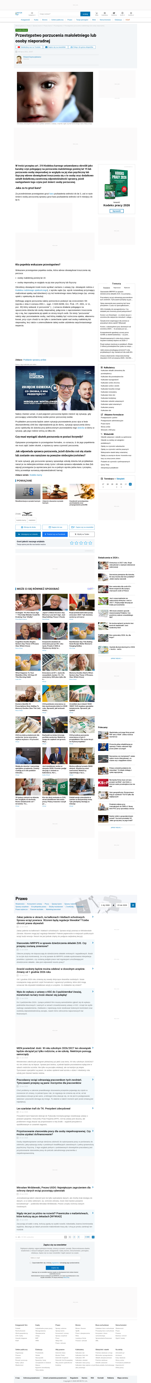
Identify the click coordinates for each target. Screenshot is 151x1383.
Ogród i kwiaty (120, 1338)
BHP (36, 1338)
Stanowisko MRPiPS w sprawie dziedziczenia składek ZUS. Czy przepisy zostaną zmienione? (115, 293)
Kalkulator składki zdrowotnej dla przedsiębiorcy (113, 372)
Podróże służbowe (101, 1360)
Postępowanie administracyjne (112, 421)
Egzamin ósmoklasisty (42, 1367)
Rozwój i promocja (21, 1360)
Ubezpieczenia (40, 1333)
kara (52, 194)
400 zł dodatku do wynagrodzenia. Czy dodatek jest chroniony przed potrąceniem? (116, 310)
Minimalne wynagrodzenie (104, 1355)
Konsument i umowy (34, 904)
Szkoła (37, 1355)
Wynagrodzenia (40, 1331)
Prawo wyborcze (22, 909)
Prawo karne (48, 26)
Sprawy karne (37, 26)
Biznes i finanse (81, 1328)
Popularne (106, 287)
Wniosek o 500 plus (108, 430)
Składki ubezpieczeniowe (104, 1358)
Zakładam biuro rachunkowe (105, 1328)
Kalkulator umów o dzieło (110, 386)
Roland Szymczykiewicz (32, 57)
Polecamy (102, 727)
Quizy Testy (105, 465)
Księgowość (25, 20)
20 (117, 484)
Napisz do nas (57, 527)
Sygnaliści (80, 907)
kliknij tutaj (66, 1277)
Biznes (44, 20)
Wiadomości (20, 904)
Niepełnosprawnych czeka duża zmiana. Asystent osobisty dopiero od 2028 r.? (115, 339)
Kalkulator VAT (80, 1358)
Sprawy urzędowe (22, 907)
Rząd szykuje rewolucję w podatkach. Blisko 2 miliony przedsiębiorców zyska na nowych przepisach (116, 345)
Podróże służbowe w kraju (104, 1353)
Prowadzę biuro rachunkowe (105, 1331)
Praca (47, 904)
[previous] (65, 1237)
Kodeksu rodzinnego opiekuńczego (31, 290)
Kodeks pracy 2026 (116, 205)
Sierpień (120, 478)
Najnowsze (117, 287)
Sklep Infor (58, 1340)
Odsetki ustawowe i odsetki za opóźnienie (116, 437)
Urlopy (37, 1336)
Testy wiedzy (39, 1370)
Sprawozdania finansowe (104, 1338)
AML (97, 1340)
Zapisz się (55, 1268)
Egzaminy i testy (40, 1360)
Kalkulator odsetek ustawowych (112, 401)
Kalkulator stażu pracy (83, 1362)
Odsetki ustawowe (101, 1362)
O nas (17, 1378)
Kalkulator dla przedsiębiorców (112, 377)
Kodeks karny (36, 475)
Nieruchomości (105, 20)
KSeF (128, 20)
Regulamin (74, 1378)
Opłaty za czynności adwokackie (113, 446)
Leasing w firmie (81, 1338)
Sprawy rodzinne (70, 904)
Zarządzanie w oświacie (43, 1362)
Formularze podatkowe (123, 1362)
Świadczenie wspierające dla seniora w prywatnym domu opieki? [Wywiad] (114, 322)
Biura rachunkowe (102, 1325)
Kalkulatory (109, 367)
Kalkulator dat (106, 410)
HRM (37, 1340)
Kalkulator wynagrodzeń (110, 380)
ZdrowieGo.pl (120, 1353)
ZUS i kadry (19, 1336)
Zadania (18, 1358)
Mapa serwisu (122, 1378)
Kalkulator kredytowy (108, 398)
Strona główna (20, 26)
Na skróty (119, 1349)
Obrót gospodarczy (21, 1333)
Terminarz (109, 478)
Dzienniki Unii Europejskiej (64, 1360)
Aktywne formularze (114, 414)
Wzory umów (105, 427)
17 (103, 484)
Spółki (77, 1331)
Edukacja (118, 20)
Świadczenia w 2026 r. (108, 557)
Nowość (116, 202)
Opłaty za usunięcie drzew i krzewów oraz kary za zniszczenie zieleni (116, 457)
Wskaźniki (109, 434)
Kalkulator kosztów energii (110, 389)
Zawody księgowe (21, 1338)
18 (108, 484)
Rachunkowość (20, 1331)
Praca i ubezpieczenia (83, 1333)
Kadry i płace (19, 1362)
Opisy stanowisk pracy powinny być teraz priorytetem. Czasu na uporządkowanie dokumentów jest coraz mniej (115, 304)
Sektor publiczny (57, 20)
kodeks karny (21, 520)
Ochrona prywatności (31, 1378)
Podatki (17, 1328)
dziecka (81, 428)
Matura (37, 1365)
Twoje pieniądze (82, 20)
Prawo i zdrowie (60, 1343)
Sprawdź (117, 211)
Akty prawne (60, 1349)
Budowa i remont (121, 1336)
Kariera (84, 1378)
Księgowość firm (21, 1325)
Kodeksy (58, 1365)
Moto (94, 20)
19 (112, 484)
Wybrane (127, 287)
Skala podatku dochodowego (105, 1365)
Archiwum (119, 1355)
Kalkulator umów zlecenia (110, 383)
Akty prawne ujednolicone (63, 1362)
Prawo (69, 20)
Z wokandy (70, 907)
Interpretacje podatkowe (109, 468)
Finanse (118, 1333)
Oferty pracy (120, 1367)
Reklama (110, 1378)
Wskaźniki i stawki (102, 1349)
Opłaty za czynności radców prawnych (115, 449)
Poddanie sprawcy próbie (34, 360)
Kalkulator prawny (107, 407)
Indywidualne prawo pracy (43, 1328)
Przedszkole (39, 1353)
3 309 (87, 1237)
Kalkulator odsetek (82, 1360)
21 (121, 484)
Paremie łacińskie (36, 909)
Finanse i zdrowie (81, 1340)
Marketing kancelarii (53, 909)
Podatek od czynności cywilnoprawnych (115, 461)
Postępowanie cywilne (109, 417)
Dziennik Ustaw (60, 1353)
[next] (93, 1237)
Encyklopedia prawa (38, 907)
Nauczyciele (39, 1358)
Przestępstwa (58, 26)
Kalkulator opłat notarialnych (111, 404)
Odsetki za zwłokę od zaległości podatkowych (112, 441)
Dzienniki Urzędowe (61, 1358)
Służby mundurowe (56, 907)
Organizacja (19, 1353)
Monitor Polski (60, 1355)
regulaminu (55, 1263)
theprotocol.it (120, 1365)
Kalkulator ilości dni (108, 395)
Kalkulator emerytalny (109, 392)
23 (130, 484)
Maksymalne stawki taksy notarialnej (114, 452)
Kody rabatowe (120, 1358)
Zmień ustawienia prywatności (55, 1378)
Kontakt (101, 1378)
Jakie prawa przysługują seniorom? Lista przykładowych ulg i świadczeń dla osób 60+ (116, 351)
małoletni (32, 520)
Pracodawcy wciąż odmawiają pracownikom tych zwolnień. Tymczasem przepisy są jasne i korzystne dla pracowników (116, 299)
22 (126, 484)
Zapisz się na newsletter (84, 527)
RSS (92, 1378)
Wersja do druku (30, 527)
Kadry (36, 20)
